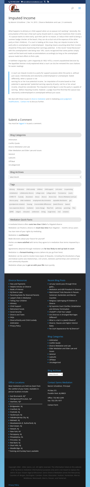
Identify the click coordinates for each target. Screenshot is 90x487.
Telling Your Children (18, 301)
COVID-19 (12, 197)
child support (49, 189)
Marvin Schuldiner (18, 22)
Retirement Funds (17, 309)
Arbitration (13, 140)
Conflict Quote (14, 143)
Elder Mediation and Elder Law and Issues (25, 150)
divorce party (13, 200)
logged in (22, 123)
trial (59, 212)
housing (29, 204)
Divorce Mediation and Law (49, 22)
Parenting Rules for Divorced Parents (24, 295)
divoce (37, 197)
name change (40, 208)
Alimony (13, 303)
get (70, 200)
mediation (30, 208)
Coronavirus (62, 193)
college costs (40, 193)
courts (70, 193)
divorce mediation (38, 99)
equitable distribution (60, 200)
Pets (74, 208)
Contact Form (53, 405)
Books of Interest (16, 289)
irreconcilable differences (42, 204)
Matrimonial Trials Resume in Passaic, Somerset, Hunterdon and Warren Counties (64, 295)
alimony (12, 189)
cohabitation (13, 193)
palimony (59, 208)
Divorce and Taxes (17, 315)
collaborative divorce (27, 193)
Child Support (15, 306)
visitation (66, 212)
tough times (52, 212)
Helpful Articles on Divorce (20, 287)
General (12, 154)
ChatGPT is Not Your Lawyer (60, 312)
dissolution (29, 197)
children (39, 189)
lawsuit (67, 204)
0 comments (67, 22)
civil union (59, 189)
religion (18, 212)
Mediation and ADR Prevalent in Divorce (65, 289)
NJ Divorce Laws (16, 292)
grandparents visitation (17, 204)
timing (43, 212)
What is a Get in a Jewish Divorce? (62, 320)
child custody (30, 189)
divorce (44, 197)
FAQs (12, 317)
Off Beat (12, 161)
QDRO (11, 212)
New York (50, 208)
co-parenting (68, 189)
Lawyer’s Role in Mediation (20, 298)
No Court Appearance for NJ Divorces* (64, 328)
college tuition (51, 193)
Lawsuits (12, 158)
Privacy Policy (15, 326)
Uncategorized (14, 165)
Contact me (25, 101)
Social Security (16, 312)
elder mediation (25, 200)
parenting (67, 208)
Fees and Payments (17, 284)
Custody (20, 197)
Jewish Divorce (58, 204)
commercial (74, 259)
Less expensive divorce (16, 208)
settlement (35, 212)
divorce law (52, 197)
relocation (26, 212)
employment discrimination (42, 200)
